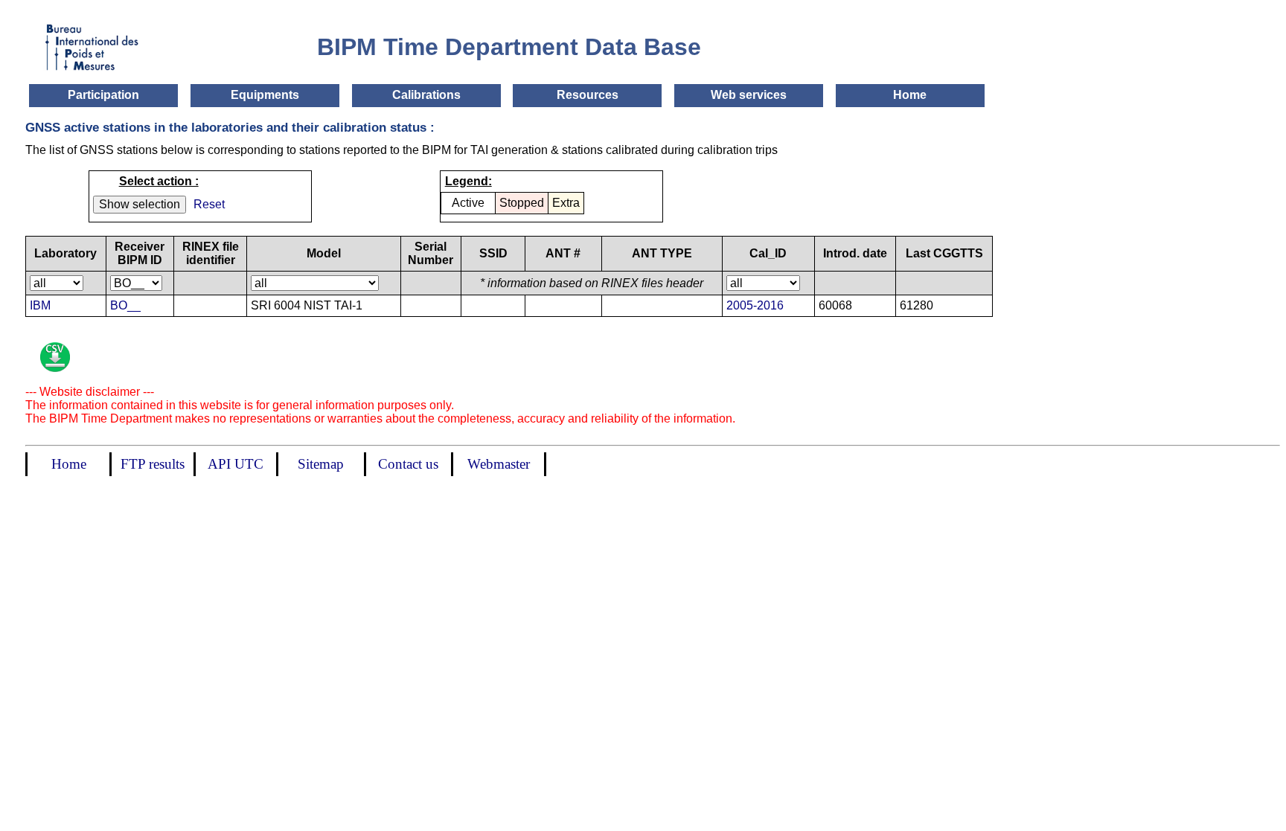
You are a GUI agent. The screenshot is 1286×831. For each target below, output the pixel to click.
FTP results (153, 464)
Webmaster (498, 464)
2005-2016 (755, 305)
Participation (103, 95)
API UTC (235, 464)
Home (910, 95)
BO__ (125, 305)
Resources (587, 95)
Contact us (408, 464)
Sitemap (321, 464)
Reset (209, 204)
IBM (40, 305)
